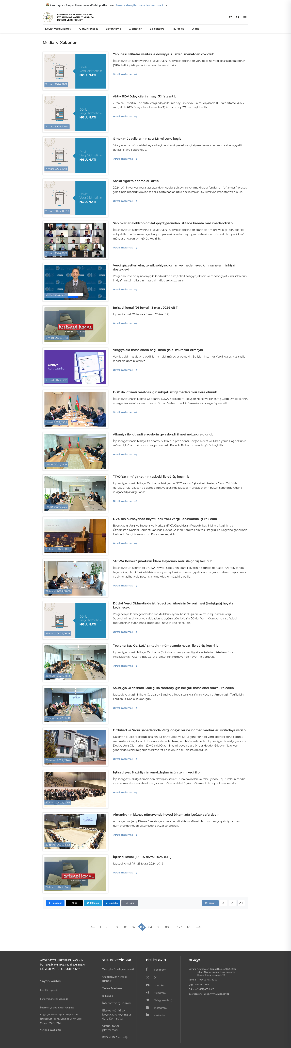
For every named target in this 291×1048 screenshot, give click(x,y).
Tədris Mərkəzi (112, 988)
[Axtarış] (237, 17)
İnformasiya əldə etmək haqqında (57, 1007)
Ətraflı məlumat (123, 74)
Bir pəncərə (157, 28)
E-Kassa (107, 995)
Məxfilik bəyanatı (48, 990)
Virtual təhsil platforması (110, 1028)
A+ (241, 903)
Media (48, 42)
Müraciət (178, 28)
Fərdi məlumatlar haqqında (54, 999)
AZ (230, 17)
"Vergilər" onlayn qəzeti (118, 969)
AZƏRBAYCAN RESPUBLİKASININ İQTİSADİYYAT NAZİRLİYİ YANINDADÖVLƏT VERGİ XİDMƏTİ (75, 17)
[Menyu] (245, 17)
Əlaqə (195, 28)
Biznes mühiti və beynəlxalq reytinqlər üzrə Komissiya (116, 1014)
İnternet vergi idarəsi (116, 1003)
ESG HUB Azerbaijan (116, 1037)
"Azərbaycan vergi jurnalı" (114, 979)
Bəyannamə (113, 28)
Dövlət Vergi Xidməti (58, 28)
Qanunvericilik (88, 28)
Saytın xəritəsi (50, 981)
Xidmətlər (135, 28)
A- (223, 903)
